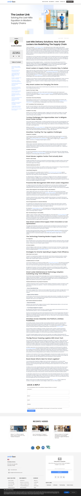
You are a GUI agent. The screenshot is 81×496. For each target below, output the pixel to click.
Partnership (62, 485)
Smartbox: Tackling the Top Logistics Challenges (16, 78)
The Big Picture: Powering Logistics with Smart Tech (16, 107)
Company (57, 1)
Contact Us (62, 1)
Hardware (49, 485)
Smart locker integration (31, 348)
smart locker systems (39, 47)
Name (28, 395)
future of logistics (60, 326)
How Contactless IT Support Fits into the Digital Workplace (40, 435)
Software (55, 485)
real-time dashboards (62, 214)
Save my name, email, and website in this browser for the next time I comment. (45, 408)
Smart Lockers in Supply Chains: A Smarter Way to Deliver (16, 67)
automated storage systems (52, 71)
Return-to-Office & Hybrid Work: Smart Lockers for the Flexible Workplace (18, 435)
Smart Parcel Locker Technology (55, 172)
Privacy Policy (55, 492)
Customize (73, 492)
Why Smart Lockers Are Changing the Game (16, 71)
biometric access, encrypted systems (45, 93)
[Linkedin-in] (64, 477)
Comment (29, 389)
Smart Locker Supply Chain (39, 127)
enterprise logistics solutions (37, 208)
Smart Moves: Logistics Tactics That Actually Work (16, 81)
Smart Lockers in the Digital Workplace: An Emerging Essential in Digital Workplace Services (62, 436)
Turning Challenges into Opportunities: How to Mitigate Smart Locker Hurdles (16, 74)
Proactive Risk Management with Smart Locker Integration (17, 84)
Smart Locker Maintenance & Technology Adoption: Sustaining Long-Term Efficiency (17, 99)
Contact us (55, 379)
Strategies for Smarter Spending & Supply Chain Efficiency (16, 94)
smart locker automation (53, 262)
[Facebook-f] (55, 477)
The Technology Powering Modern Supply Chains (16, 91)
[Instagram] (61, 477)
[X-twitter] (58, 477)
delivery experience (38, 75)
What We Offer (45, 1)
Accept (66, 492)
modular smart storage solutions (39, 152)
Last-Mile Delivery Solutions (43, 249)
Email (28, 400)
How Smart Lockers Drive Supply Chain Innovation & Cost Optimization (16, 88)
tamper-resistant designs (50, 192)
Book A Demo (69, 1)
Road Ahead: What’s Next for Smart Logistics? (17, 109)
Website (29, 404)
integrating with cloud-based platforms (54, 231)
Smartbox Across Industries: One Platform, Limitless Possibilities (16, 103)
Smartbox (62, 137)
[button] (13, 56)
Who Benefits (51, 1)
